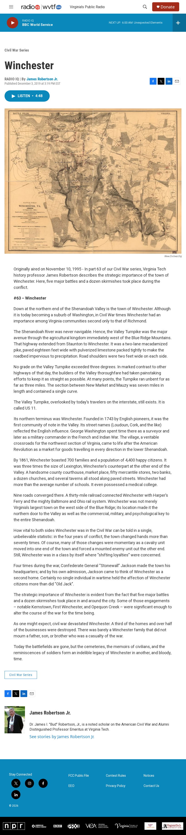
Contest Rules (116, 775)
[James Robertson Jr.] (15, 719)
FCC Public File (79, 775)
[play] (12, 22)
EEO (71, 786)
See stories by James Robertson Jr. (61, 736)
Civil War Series (17, 50)
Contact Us (151, 786)
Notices (149, 775)
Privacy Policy (115, 786)
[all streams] (179, 23)
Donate (168, 7)
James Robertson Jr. (42, 79)
